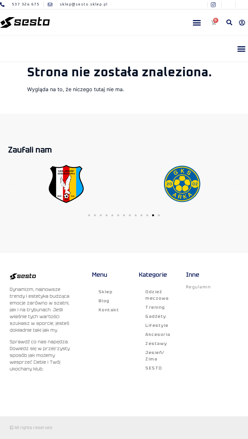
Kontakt (108, 310)
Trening (155, 307)
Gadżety (155, 316)
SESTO (153, 368)
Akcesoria (157, 334)
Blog (103, 301)
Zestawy (156, 343)
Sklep (105, 291)
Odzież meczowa (157, 295)
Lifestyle (157, 325)
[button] (196, 22)
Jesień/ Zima (155, 356)
